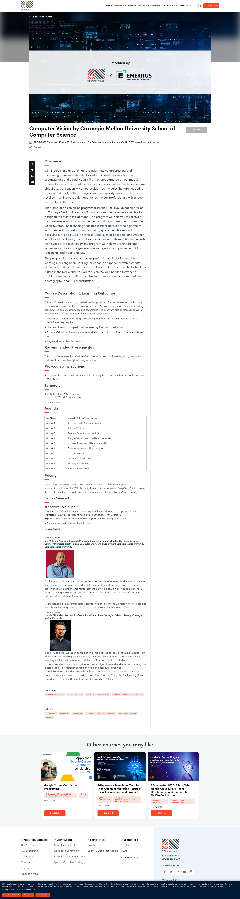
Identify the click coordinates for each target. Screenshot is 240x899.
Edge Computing (75, 694)
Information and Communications (100, 714)
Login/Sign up (211, 6)
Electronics (77, 714)
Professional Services (127, 714)
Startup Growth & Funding (68, 862)
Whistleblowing (29, 874)
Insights (125, 845)
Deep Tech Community (67, 851)
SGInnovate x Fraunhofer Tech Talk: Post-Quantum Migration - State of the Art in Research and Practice (120, 789)
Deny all (28, 895)
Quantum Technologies (104, 798)
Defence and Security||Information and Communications (125, 799)
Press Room (27, 868)
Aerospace (50, 714)
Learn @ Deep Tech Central (103, 851)
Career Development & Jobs (69, 856)
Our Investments (151, 6)
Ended (196, 130)
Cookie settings (11, 895)
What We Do (134, 6)
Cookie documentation (25, 890)
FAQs (124, 851)
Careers (25, 862)
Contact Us (131, 858)
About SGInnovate (115, 6)
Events (91, 845)
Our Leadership (29, 851)
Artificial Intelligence (54, 694)
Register (54, 813)
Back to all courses (42, 17)
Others (49, 717)
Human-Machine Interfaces (98, 694)
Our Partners (28, 856)
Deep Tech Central (64, 845)
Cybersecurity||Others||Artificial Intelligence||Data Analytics (58, 795)
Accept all (42, 895)
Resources (184, 6)
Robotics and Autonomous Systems (128, 694)
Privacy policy (8, 890)
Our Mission (27, 845)
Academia (64, 714)
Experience (169, 6)
